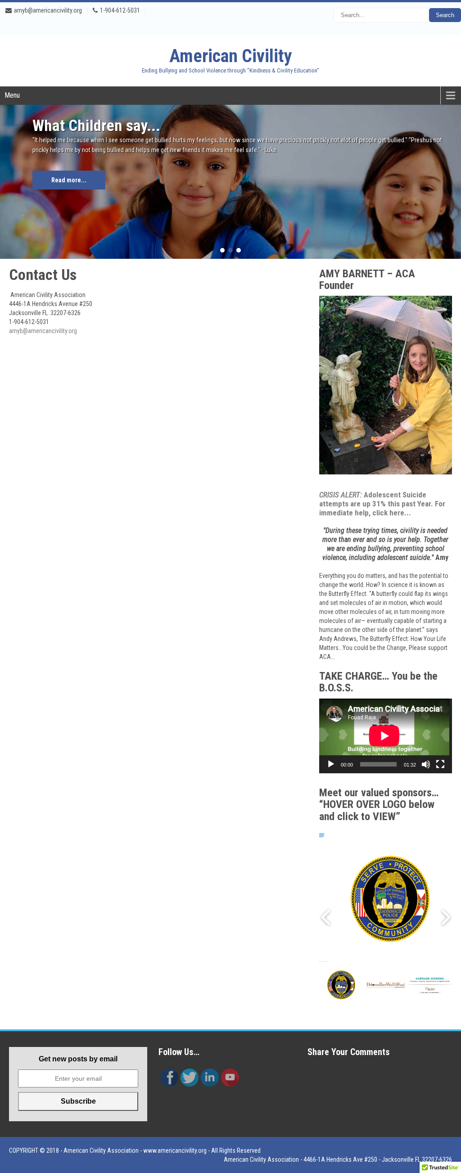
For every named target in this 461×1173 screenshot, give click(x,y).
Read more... (68, 180)
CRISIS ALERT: (340, 494)
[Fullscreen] (440, 764)
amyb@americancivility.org (48, 10)
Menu (12, 95)
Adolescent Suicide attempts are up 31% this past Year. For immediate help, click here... (382, 503)
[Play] (330, 764)
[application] (385, 736)
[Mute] (425, 764)
